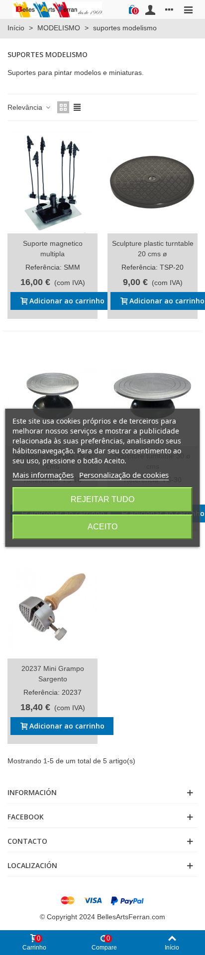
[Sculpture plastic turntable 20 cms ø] (152, 182)
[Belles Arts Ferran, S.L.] (57, 9)
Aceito (102, 526)
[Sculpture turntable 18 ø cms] (52, 394)
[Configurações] (169, 9)
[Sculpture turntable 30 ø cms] (152, 394)
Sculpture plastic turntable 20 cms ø (153, 248)
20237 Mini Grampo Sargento (52, 673)
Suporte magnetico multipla (53, 248)
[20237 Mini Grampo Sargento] (52, 607)
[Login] (150, 9)
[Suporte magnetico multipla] (52, 182)
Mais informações (43, 475)
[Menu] (188, 9)
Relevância (25, 107)
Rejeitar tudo (102, 499)
